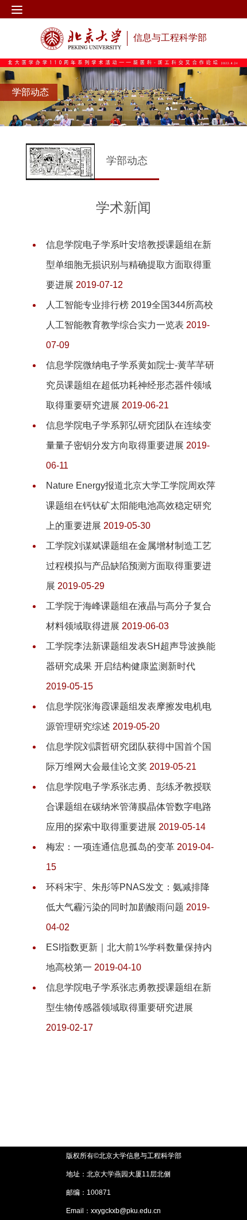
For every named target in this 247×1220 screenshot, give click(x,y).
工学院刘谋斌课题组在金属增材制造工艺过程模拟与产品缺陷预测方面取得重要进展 (128, 566)
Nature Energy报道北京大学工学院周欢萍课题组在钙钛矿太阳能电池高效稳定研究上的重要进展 (130, 506)
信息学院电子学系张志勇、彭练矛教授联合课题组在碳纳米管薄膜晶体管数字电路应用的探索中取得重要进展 (128, 807)
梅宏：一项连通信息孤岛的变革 (111, 847)
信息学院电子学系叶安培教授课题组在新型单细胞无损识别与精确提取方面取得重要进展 (128, 265)
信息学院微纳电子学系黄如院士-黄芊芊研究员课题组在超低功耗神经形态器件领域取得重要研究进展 (130, 385)
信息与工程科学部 (170, 37)
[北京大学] (81, 39)
